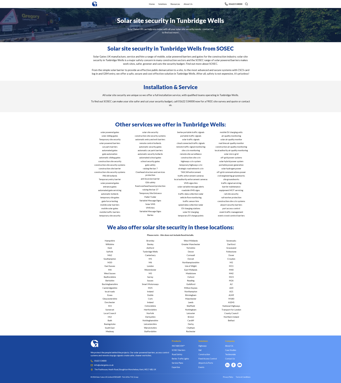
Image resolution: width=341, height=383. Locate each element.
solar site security (150, 132)
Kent (110, 248)
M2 (231, 262)
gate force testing (110, 201)
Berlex (150, 215)
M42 (231, 273)
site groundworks (231, 179)
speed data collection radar (190, 204)
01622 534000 (235, 4)
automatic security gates (150, 146)
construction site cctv (191, 157)
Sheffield (191, 306)
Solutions (162, 4)
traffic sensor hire (191, 201)
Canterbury (150, 255)
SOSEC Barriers (178, 350)
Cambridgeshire (109, 288)
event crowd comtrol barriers (231, 215)
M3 (109, 306)
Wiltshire (110, 244)
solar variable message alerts (191, 186)
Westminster (150, 269)
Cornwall (191, 255)
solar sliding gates (110, 135)
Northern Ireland (231, 316)
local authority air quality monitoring (231, 150)
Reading (190, 280)
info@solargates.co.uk (103, 365)
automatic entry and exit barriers (150, 139)
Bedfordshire (110, 277)
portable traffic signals (190, 135)
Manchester (190, 298)
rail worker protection (231, 197)
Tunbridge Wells (150, 251)
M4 (109, 269)
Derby (191, 324)
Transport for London (231, 309)
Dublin (150, 295)
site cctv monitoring (191, 150)
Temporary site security (110, 139)
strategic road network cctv (191, 168)
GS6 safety (150, 182)
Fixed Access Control (207, 359)
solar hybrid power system (231, 161)
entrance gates (110, 186)
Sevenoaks (231, 240)
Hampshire (110, 240)
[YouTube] (239, 365)
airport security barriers (231, 204)
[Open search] (246, 4)
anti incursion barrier (150, 178)
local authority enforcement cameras (191, 179)
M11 (231, 266)
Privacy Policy (228, 377)
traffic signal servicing (231, 183)
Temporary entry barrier (110, 179)
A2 (231, 284)
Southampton (110, 258)
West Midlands (191, 240)
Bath (110, 320)
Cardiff (190, 320)
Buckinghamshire (110, 284)
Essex (109, 295)
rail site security (231, 194)
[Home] (94, 2)
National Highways (231, 306)
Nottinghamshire (150, 320)
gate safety (150, 165)
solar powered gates (110, 132)
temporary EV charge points (191, 215)
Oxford (190, 277)
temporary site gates (109, 197)
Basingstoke (109, 324)
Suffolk (109, 251)
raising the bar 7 (150, 168)
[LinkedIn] (227, 365)
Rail (199, 350)
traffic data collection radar (190, 194)
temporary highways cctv (190, 165)
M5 (150, 273)
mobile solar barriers (109, 204)
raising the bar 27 (150, 189)
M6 (150, 262)
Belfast (231, 320)
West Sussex (109, 273)
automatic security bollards (150, 154)
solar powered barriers (109, 143)
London (150, 266)
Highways (202, 346)
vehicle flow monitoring (191, 197)
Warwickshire (150, 327)
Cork (150, 298)
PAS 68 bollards (110, 175)
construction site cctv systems (231, 201)
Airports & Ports (205, 363)
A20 (231, 288)
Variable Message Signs (150, 200)
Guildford (190, 284)
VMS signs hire (191, 183)
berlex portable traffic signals (190, 132)
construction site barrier (110, 168)
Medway (110, 331)
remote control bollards (150, 143)
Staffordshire (150, 331)
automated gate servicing (109, 190)
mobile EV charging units (231, 132)
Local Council (110, 313)
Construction (204, 354)
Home (152, 4)
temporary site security (109, 215)
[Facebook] (233, 365)
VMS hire (150, 207)
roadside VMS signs (191, 190)
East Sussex (110, 266)
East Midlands (190, 269)
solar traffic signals (191, 139)
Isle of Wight (191, 266)
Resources (175, 4)
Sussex (150, 280)
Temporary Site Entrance (150, 193)
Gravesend (231, 248)
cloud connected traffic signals (191, 143)
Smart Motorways (150, 284)
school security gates (150, 161)
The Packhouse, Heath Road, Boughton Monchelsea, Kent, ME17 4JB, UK (125, 369)
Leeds (190, 302)
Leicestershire (150, 324)
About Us (188, 4)
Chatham (191, 327)
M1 (150, 258)
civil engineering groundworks (231, 175)
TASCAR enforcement (191, 172)
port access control (231, 208)
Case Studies (230, 350)
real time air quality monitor (231, 143)
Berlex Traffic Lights (180, 359)
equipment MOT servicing (231, 190)
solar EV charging (191, 212)
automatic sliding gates (109, 157)
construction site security (109, 161)
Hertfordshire (150, 309)
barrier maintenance (231, 186)
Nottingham (190, 309)
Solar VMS (150, 204)
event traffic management (231, 212)
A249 (231, 295)
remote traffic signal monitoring (190, 146)
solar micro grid (231, 154)
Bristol (191, 316)
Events (201, 367)
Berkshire (109, 280)
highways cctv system (191, 161)
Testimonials (230, 354)
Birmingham (190, 295)
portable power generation (231, 165)
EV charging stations (190, 208)
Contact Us (230, 359)
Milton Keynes (190, 288)
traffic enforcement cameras (191, 175)
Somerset (109, 309)
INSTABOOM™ (178, 346)
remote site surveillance (191, 154)
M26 (231, 280)
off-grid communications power (231, 172)
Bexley (150, 244)
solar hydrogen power (231, 168)
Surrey (150, 277)
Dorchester (110, 302)
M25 (150, 288)
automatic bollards (109, 194)
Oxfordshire (150, 306)
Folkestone (231, 251)
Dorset (191, 258)
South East (110, 327)
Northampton (190, 291)
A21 (231, 291)
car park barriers (109, 146)
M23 (231, 277)
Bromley (150, 240)
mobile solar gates (109, 208)
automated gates (109, 150)
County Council (231, 313)
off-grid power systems (231, 157)
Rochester (190, 331)
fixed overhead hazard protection (150, 186)
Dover (231, 255)
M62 (109, 255)
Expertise (176, 367)
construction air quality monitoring (231, 146)
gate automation (109, 154)
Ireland (150, 291)
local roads (110, 291)
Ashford (150, 248)
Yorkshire (190, 248)
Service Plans (177, 363)
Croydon (231, 258)
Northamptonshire (190, 262)
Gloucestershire (110, 298)
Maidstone (191, 273)
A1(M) (231, 302)
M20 (109, 262)
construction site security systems (109, 165)
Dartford (231, 244)
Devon (191, 251)
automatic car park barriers (150, 150)
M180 (231, 298)
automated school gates (150, 157)
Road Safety (177, 354)
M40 (231, 269)
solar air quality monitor (231, 139)
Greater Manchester (190, 244)
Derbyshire (150, 316)
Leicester (191, 313)
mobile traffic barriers (110, 212)
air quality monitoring (231, 135)
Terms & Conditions (243, 377)
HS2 (110, 316)
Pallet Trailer (150, 197)
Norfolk (150, 313)
